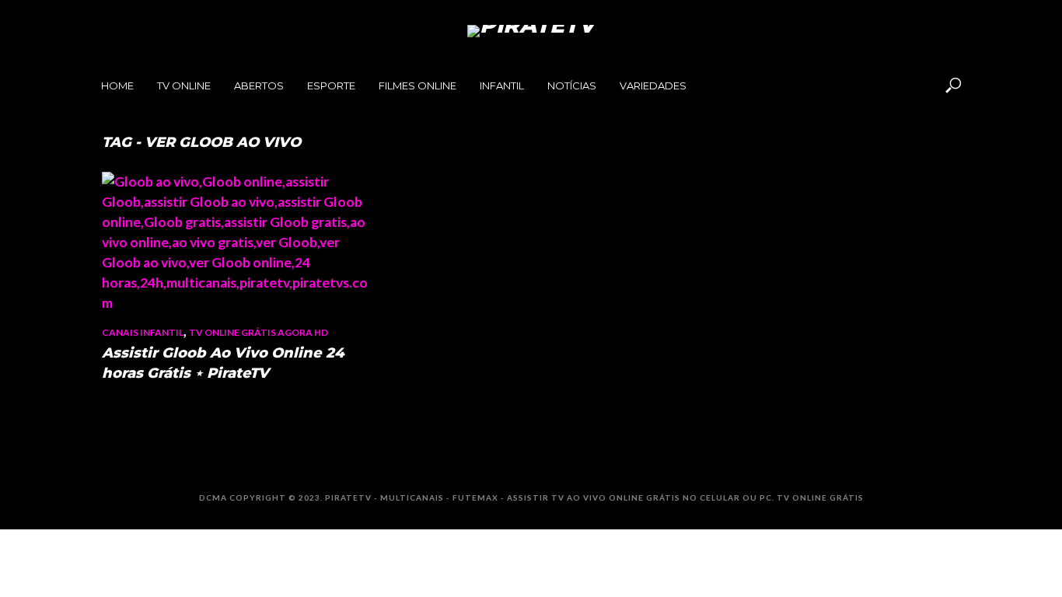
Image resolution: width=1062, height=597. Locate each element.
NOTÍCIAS (571, 85)
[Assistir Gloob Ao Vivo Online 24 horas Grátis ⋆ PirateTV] (235, 242)
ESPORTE (331, 85)
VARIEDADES (653, 85)
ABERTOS (259, 85)
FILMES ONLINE (417, 85)
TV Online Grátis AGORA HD (258, 332)
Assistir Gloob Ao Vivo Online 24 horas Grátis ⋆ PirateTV (223, 363)
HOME (117, 85)
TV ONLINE (184, 85)
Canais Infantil (142, 332)
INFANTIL (502, 85)
